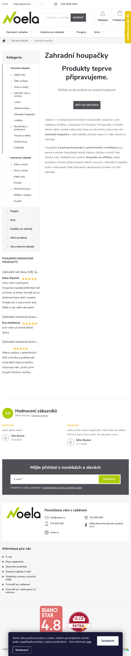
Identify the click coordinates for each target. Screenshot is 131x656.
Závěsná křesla (22, 108)
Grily (12, 220)
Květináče (19, 147)
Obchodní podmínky (16, 566)
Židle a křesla (21, 81)
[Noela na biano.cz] (51, 622)
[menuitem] (19, 32)
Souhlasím (107, 641)
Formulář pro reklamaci (18, 584)
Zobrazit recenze (39, 415)
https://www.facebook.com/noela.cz (106, 525)
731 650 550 (96, 517)
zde (89, 642)
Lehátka (18, 120)
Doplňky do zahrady (21, 228)
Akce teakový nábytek (22, 246)
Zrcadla (17, 201)
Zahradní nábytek (20, 68)
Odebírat (109, 479)
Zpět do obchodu (87, 105)
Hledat (78, 17)
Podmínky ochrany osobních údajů (21, 578)
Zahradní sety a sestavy (22, 94)
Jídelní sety (19, 74)
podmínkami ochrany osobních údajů (62, 487)
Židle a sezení (21, 164)
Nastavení (22, 650)
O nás (5, 4)
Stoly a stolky (21, 87)
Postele (17, 182)
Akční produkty (18, 237)
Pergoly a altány (22, 135)
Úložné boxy (20, 141)
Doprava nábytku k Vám (18, 571)
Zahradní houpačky (24, 114)
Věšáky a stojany (22, 195)
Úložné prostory (22, 188)
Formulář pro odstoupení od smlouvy (20, 591)
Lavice (17, 102)
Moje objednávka (22, 4)
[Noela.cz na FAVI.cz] (79, 622)
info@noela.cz (57, 517)
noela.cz (54, 532)
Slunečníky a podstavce (20, 128)
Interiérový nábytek (20, 157)
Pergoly (14, 211)
